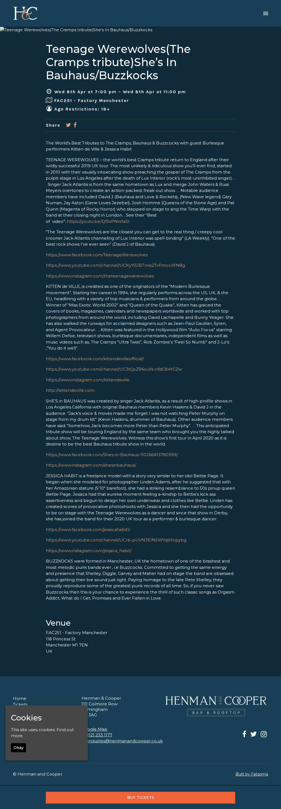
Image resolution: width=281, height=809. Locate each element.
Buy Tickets (140, 797)
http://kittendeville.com (70, 390)
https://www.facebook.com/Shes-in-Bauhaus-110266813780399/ (112, 454)
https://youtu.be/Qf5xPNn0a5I (98, 221)
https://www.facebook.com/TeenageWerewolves (97, 254)
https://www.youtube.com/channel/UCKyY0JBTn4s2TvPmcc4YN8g (115, 265)
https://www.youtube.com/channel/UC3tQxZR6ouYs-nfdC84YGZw (114, 369)
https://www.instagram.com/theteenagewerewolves (100, 276)
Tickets (20, 704)
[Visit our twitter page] (68, 125)
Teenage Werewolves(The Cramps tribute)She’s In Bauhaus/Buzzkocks (118, 62)
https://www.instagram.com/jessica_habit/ (88, 550)
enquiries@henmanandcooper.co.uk (124, 740)
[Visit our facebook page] (75, 125)
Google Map (94, 729)
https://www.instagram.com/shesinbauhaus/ (91, 465)
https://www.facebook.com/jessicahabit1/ (88, 529)
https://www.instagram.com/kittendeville (88, 379)
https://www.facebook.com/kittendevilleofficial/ (95, 358)
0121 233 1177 (99, 734)
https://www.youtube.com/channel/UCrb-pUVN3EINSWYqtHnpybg (116, 540)
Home (19, 698)
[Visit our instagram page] (263, 735)
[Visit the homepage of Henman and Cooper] (25, 13)
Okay (18, 747)
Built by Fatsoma (251, 774)
